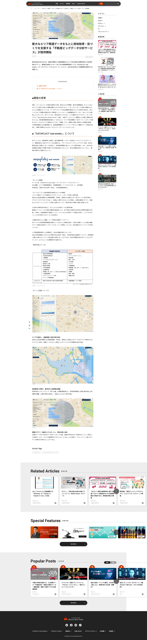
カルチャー (100, 23)
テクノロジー (101, 26)
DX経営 (100, 18)
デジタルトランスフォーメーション (50, 452)
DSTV (101, 3)
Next (116, 491)
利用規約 (111, 631)
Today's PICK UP (89, 56)
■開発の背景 (42, 86)
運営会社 (68, 631)
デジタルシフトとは (56, 631)
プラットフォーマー (103, 31)
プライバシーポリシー (90, 631)
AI (98, 28)
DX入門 (100, 20)
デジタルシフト (37, 452)
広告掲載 (102, 631)
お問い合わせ (78, 631)
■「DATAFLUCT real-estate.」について (50, 88)
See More (73, 544)
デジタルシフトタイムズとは (39, 631)
